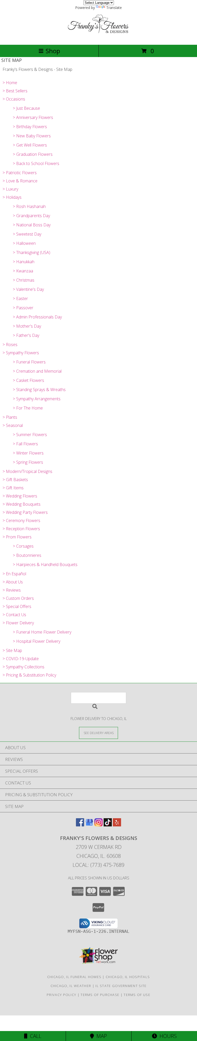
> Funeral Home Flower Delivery (42, 632)
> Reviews (12, 590)
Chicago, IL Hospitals (128, 976)
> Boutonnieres (27, 555)
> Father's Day (26, 335)
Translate (114, 7)
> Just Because (26, 108)
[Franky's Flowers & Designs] (98, 37)
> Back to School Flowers (36, 163)
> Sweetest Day (27, 234)
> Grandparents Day (31, 215)
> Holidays (12, 197)
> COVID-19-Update (21, 658)
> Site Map (12, 650)
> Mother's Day (27, 326)
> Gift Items (13, 488)
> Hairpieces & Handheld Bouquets (45, 564)
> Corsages (23, 546)
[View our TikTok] (108, 825)
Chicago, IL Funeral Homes (74, 976)
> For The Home (28, 408)
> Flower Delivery (18, 623)
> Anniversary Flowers (33, 117)
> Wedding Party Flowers (25, 512)
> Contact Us (14, 614)
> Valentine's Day (28, 289)
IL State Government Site (120, 985)
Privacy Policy (61, 994)
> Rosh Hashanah (29, 206)
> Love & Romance (20, 181)
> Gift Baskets (15, 479)
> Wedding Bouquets (22, 504)
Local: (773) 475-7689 (98, 864)
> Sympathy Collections (23, 667)
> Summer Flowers (30, 434)
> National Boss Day (32, 225)
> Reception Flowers (21, 528)
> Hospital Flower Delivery (36, 641)
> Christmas (23, 280)
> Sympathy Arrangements (37, 399)
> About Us (13, 582)
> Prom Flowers (17, 537)
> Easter (20, 298)
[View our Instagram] (98, 825)
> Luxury (10, 189)
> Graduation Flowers (33, 154)
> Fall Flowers (25, 444)
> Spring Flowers (28, 462)
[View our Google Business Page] (89, 825)
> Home (10, 82)
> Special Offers (17, 606)
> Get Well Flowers (30, 145)
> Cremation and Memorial (37, 371)
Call (34, 1036)
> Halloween (24, 243)
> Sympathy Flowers (21, 353)
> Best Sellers (15, 91)
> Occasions (14, 99)
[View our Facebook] (80, 825)
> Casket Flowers (28, 380)
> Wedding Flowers (20, 496)
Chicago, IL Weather (71, 985)
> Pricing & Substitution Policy (29, 675)
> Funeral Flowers (29, 362)
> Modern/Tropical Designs (27, 471)
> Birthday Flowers (30, 126)
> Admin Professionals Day (37, 317)
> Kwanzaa (23, 271)
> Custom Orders (18, 598)
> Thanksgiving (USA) (31, 252)
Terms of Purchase (100, 994)
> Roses (10, 344)
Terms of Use (137, 994)
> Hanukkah (23, 261)
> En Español (14, 574)
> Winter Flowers (28, 453)
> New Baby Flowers (32, 136)
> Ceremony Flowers (21, 520)
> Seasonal (13, 425)
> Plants (10, 417)
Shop (53, 51)
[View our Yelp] (117, 825)
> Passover (23, 308)
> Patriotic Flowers (20, 172)
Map (100, 1036)
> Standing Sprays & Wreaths (39, 389)
